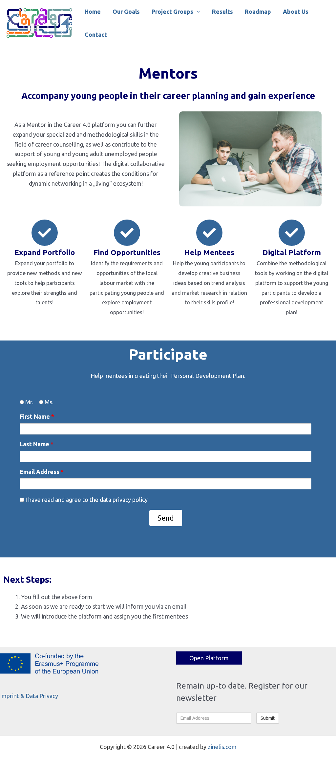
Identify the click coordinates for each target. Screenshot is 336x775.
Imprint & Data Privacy (29, 696)
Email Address (42, 471)
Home (93, 11)
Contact (96, 34)
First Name (37, 416)
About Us (295, 11)
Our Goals (126, 11)
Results (222, 11)
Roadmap (258, 11)
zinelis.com (222, 746)
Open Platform (209, 658)
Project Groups (172, 11)
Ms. (48, 402)
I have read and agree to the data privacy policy (86, 499)
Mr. (28, 402)
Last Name (36, 444)
